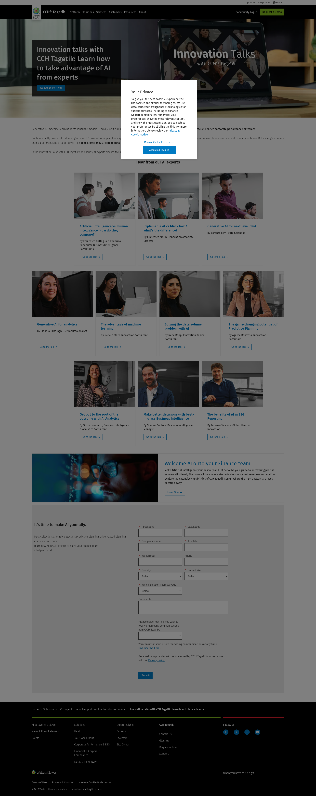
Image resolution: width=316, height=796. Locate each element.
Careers (121, 731)
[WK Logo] (44, 772)
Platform (74, 12)
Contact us (165, 734)
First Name (146, 526)
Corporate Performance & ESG (92, 744)
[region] (159, 119)
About (142, 12)
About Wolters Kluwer (44, 724)
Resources (130, 12)
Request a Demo (272, 11)
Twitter (236, 732)
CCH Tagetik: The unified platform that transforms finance (92, 709)
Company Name (150, 541)
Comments (144, 599)
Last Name (192, 526)
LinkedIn (247, 732)
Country (145, 570)
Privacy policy (156, 660)
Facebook (225, 732)
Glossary (164, 740)
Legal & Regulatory (85, 761)
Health (78, 731)
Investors (122, 738)
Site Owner (123, 744)
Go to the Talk (89, 257)
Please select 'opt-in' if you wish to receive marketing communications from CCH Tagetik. (158, 625)
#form (51, 88)
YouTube (257, 732)
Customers (115, 12)
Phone (188, 555)
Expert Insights (125, 724)
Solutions (88, 12)
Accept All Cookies (159, 150)
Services (101, 12)
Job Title (191, 541)
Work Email (147, 555)
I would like (193, 570)
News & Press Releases (45, 731)
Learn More (173, 492)
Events (35, 738)
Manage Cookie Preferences (159, 142)
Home (35, 709)
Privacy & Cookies (62, 782)
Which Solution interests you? (157, 584)
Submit (145, 675)
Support (164, 753)
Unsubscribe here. (149, 648)
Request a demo (168, 747)
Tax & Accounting (84, 738)
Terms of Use (39, 782)
